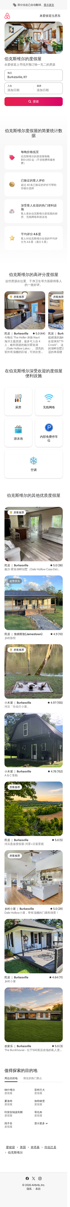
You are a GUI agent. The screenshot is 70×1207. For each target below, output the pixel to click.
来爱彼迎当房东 (50, 16)
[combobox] (33, 77)
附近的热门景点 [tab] (33, 1078)
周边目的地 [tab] (11, 1078)
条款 (38, 1188)
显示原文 (49, 5)
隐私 (29, 1188)
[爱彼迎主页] (7, 16)
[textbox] (19, 90)
